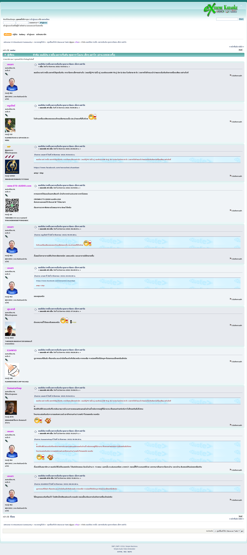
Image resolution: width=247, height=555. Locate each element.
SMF (113, 546)
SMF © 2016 (120, 546)
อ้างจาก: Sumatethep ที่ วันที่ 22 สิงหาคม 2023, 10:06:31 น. (58, 439)
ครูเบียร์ (11, 105)
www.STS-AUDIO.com (19, 185)
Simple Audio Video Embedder (124, 549)
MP (9, 146)
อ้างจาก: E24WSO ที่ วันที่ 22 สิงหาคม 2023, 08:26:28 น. (56, 484)
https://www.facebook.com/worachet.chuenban (56, 167)
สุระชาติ (11, 309)
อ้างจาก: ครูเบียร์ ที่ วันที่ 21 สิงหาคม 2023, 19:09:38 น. (55, 235)
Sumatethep (14, 388)
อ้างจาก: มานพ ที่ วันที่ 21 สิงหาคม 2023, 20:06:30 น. (55, 276)
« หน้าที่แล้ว (233, 46)
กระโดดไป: (209, 531)
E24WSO (12, 350)
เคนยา (10, 64)
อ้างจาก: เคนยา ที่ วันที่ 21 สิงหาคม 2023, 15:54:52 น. (54, 154)
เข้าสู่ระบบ (34, 19)
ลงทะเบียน (45, 19)
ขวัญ (76, 42)
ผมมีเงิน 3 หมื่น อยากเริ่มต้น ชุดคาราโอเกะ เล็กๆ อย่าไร (61, 63)
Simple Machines (131, 546)
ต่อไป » (241, 46)
